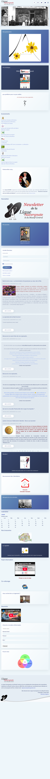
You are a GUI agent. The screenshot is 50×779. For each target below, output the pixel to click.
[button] (48, 2)
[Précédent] (9, 451)
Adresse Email (6, 631)
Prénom (5, 635)
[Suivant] (41, 451)
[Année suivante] (3, 514)
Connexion (7, 267)
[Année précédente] (1, 514)
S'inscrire (25, 489)
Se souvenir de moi (8, 264)
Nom (4, 640)
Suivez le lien (32, 193)
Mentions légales (45, 694)
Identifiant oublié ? (7, 273)
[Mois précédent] (2, 514)
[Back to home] (7, 2)
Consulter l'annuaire (25, 491)
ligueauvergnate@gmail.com (28, 687)
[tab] (15, 24)
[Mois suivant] (4, 514)
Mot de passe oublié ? (7, 270)
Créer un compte (6, 275)
